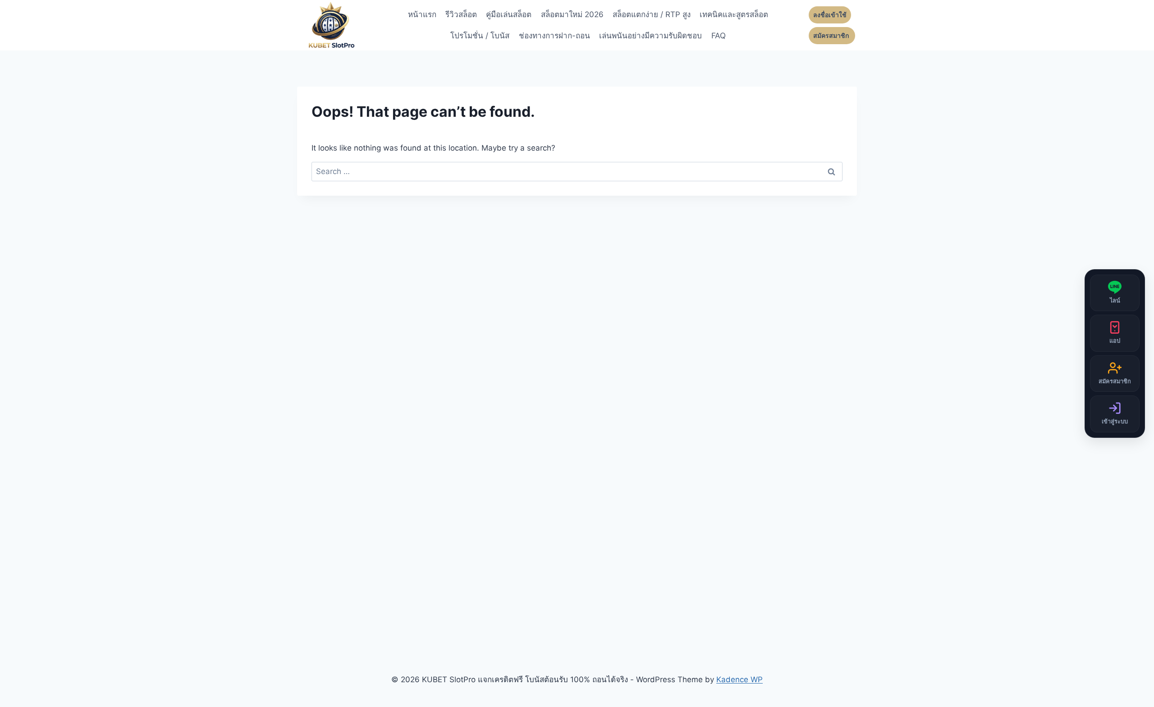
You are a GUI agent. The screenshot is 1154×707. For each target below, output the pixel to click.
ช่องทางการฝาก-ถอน (554, 35)
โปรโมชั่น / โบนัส (479, 35)
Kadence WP (739, 679)
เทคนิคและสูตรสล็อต (734, 14)
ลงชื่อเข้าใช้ (830, 14)
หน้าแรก (422, 14)
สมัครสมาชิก (832, 35)
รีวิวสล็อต (461, 14)
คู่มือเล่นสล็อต (508, 14)
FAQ (718, 35)
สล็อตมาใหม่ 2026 (572, 14)
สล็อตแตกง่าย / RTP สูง (652, 14)
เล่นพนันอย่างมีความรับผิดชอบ (650, 35)
